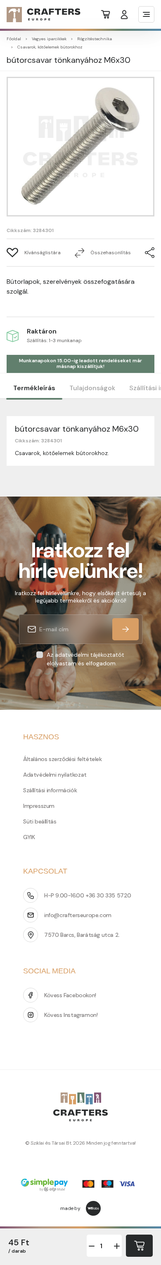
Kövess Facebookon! (70, 995)
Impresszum (38, 806)
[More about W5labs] (93, 1208)
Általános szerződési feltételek (62, 759)
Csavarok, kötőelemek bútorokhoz (50, 47)
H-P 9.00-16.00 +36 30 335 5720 (87, 895)
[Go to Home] (39, 14)
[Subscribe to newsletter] (125, 629)
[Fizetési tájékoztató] (80, 1186)
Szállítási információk (50, 790)
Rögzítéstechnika (94, 38)
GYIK (29, 837)
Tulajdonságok (92, 388)
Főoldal (14, 38)
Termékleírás (34, 388)
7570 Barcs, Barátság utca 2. (82, 934)
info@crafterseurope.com (77, 915)
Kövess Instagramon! (70, 1015)
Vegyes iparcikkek (49, 38)
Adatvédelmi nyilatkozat (55, 774)
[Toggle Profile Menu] (124, 14)
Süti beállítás (39, 821)
